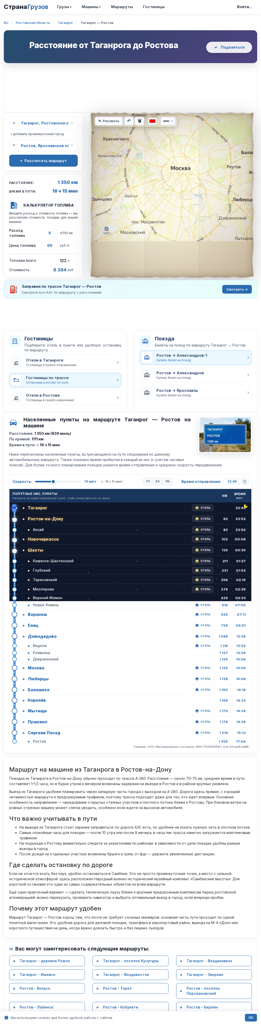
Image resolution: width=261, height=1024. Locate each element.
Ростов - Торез (117, 988)
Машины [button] (90, 6)
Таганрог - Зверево (205, 974)
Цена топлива (22, 245)
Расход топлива (17, 233)
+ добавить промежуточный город (37, 134)
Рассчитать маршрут (45, 160)
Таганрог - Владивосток (126, 974)
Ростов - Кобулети (120, 1007)
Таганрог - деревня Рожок (45, 961)
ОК (251, 1017)
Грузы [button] (63, 6)
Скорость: (22, 481)
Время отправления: (201, 481)
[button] (65, 362)
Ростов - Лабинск (36, 1007)
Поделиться (233, 47)
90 (157, 481)
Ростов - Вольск (35, 988)
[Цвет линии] (152, 121)
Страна (26, 6)
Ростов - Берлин (202, 1007)
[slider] (53, 481)
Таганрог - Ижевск (37, 974)
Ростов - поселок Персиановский (203, 991)
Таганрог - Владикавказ (209, 961)
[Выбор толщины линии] (168, 121)
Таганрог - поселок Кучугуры (131, 961)
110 (167, 481)
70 (148, 481)
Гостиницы (154, 6)
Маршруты (122, 6)
